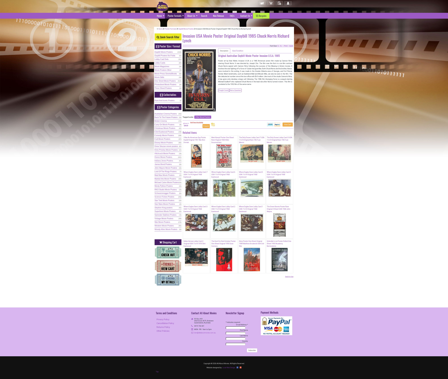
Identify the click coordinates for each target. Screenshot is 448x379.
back (291, 46)
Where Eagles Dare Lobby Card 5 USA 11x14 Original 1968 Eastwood (251, 174)
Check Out (262, 2)
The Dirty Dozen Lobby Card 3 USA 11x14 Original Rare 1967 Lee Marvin (279, 140)
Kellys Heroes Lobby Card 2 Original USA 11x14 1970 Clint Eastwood (194, 243)
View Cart (287, 124)
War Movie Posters (203, 117)
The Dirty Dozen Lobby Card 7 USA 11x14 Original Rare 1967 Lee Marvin (251, 140)
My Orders (279, 2)
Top (157, 372)
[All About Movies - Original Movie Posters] (162, 6)
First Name (244, 330)
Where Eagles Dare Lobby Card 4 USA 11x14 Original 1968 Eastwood (279, 174)
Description (224, 51)
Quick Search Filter (169, 37)
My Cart (271, 2)
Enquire (206, 126)
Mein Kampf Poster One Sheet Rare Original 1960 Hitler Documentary (222, 140)
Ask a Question (235, 90)
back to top (289, 277)
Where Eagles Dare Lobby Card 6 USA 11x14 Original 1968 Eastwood (223, 174)
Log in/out (288, 2)
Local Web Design (228, 368)
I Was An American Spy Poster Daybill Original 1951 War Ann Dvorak (195, 140)
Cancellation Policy (165, 323)
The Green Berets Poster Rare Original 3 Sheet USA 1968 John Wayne (278, 209)
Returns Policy (163, 327)
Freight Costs (223, 90)
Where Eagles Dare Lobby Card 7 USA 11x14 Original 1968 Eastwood (195, 174)
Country (245, 341)
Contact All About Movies (204, 313)
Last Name (244, 336)
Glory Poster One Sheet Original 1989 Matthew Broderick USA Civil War (251, 243)
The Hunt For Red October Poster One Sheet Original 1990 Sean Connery (223, 243)
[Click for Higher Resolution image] (199, 80)
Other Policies (163, 331)
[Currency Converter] (213, 124)
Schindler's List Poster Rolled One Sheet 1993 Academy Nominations (279, 243)
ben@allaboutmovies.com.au (205, 333)
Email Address (242, 325)
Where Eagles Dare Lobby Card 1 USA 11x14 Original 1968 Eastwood (251, 209)
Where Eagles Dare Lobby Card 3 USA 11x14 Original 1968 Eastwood (195, 209)
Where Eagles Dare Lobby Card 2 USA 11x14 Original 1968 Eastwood (223, 209)
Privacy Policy (163, 319)
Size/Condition (237, 51)
